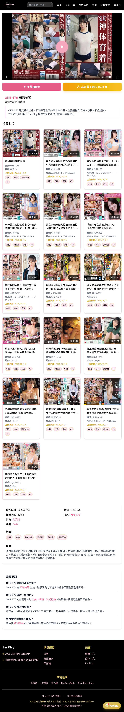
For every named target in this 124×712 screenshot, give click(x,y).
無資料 (16, 519)
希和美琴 (75, 514)
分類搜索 (105, 5)
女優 (94, 5)
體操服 (50, 537)
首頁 (59, 5)
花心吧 (54, 683)
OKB (15, 524)
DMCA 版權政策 (74, 695)
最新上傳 (70, 5)
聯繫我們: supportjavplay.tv (22, 659)
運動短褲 (62, 537)
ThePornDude (68, 683)
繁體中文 (90, 653)
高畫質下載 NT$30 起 (94, 87)
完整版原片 (34, 87)
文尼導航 (44, 683)
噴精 (18, 537)
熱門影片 (83, 5)
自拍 (9, 537)
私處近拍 (28, 537)
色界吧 (34, 683)
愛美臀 (40, 537)
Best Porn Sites (86, 683)
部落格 (47, 663)
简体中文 (90, 658)
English (89, 663)
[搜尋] (50, 5)
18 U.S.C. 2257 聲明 (51, 695)
